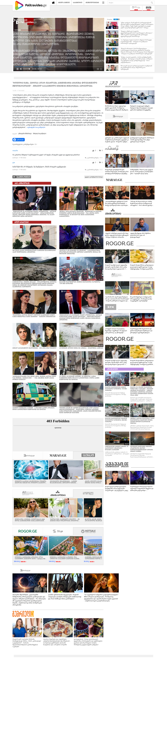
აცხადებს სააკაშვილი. (36, 127)
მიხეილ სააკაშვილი (39, 133)
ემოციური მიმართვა (24, 133)
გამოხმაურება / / (95, 158)
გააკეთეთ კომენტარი (23, 177)
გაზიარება (20, 139)
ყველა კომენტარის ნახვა (94, 177)
